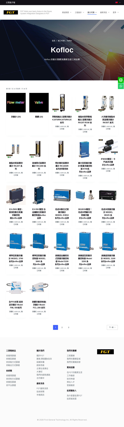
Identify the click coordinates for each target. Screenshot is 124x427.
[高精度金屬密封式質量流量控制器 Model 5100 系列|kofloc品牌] (62, 241)
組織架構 (40, 362)
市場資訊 (40, 395)
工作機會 (71, 375)
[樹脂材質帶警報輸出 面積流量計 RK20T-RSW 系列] (85, 102)
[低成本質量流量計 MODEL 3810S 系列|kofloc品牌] (108, 195)
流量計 (16, 117)
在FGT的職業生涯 (74, 372)
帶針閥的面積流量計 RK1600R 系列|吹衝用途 (62, 166)
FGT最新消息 (42, 388)
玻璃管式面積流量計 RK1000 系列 (39, 166)
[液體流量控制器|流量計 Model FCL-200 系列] (39, 287)
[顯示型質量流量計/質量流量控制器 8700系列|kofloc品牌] (85, 149)
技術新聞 (40, 391)
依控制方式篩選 (13, 379)
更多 (114, 12)
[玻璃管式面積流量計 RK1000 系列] (39, 149)
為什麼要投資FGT (74, 395)
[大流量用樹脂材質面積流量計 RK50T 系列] (108, 102)
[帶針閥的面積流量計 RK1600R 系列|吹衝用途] (62, 149)
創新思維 (40, 365)
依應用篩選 (11, 355)
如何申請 (71, 379)
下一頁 (111, 327)
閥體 (39, 117)
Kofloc (63, 126)
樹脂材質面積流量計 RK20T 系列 (16, 166)
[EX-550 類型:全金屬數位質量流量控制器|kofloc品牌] (39, 195)
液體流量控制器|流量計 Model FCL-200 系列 (39, 305)
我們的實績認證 (73, 362)
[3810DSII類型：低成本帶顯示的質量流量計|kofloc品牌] (85, 195)
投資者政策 (72, 398)
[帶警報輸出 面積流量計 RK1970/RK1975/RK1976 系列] (62, 102)
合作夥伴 (40, 378)
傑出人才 (71, 382)
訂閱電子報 (10, 2)
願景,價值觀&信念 (44, 359)
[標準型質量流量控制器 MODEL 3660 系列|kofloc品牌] (39, 241)
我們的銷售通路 (43, 375)
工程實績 (71, 355)
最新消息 (103, 12)
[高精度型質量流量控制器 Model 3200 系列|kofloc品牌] (85, 241)
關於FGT (40, 355)
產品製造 (65, 12)
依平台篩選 (11, 385)
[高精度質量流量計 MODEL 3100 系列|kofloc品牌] (108, 241)
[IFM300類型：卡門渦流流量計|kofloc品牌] (108, 146)
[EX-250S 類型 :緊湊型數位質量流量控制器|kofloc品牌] (16, 195)
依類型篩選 (11, 359)
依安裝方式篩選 (13, 362)
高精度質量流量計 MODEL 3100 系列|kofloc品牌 (108, 258)
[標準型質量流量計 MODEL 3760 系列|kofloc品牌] (16, 241)
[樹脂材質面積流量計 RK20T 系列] (16, 149)
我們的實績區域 (73, 359)
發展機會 (71, 385)
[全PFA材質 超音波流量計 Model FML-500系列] (16, 287)
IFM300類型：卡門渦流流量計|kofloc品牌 (108, 162)
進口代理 (91, 12)
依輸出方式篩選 (13, 365)
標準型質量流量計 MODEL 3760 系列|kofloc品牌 (16, 258)
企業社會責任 (42, 368)
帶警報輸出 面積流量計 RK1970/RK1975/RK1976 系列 (62, 120)
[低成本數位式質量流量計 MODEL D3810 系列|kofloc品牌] (62, 195)
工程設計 (78, 12)
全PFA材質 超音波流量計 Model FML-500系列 (16, 305)
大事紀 (39, 371)
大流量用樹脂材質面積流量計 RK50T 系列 (108, 120)
